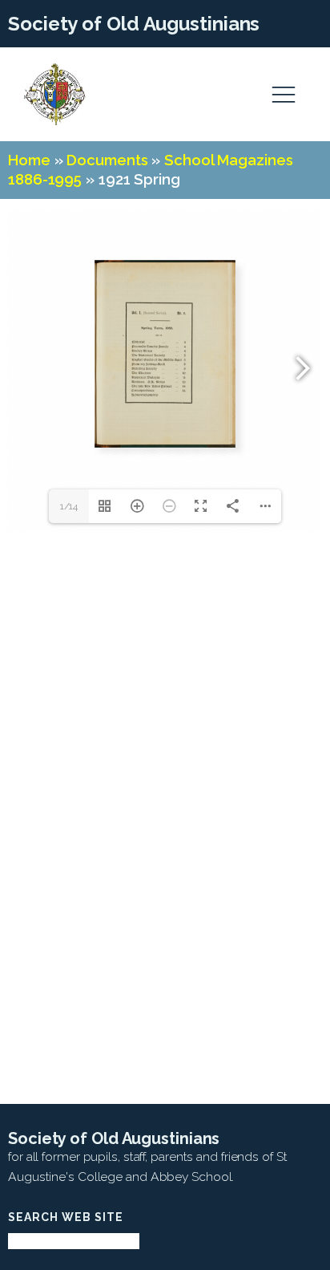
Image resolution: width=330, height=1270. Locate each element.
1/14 (69, 506)
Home (29, 160)
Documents (106, 160)
